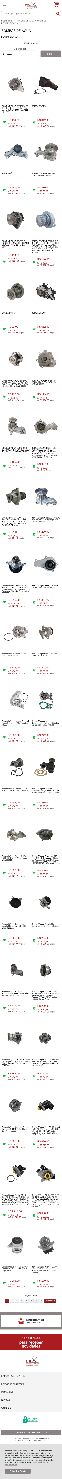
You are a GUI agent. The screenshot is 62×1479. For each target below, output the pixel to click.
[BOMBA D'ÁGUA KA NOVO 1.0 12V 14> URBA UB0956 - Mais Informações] (46, 152)
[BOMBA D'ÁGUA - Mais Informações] (46, 85)
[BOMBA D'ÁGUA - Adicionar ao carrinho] (34, 122)
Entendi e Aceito (18, 1471)
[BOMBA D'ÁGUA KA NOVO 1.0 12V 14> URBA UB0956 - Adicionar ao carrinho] (34, 189)
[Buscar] (58, 13)
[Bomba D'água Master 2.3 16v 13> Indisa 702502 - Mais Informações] (46, 632)
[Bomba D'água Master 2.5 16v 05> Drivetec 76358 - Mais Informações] (16, 632)
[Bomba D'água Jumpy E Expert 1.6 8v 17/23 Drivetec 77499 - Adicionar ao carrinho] (34, 602)
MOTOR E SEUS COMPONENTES (32, 21)
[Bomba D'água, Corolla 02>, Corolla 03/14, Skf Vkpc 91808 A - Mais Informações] (46, 903)
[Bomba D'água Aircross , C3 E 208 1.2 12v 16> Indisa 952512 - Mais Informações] (16, 767)
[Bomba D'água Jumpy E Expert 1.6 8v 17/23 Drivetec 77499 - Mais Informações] (46, 564)
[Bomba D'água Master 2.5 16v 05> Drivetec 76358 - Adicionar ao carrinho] (4, 669)
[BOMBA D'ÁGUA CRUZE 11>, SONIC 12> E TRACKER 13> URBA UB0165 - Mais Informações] (46, 359)
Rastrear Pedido (18, 1376)
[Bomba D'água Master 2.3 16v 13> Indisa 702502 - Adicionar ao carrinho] (34, 669)
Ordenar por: (20, 49)
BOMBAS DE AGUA (9, 23)
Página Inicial (7, 21)
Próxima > (50, 1300)
